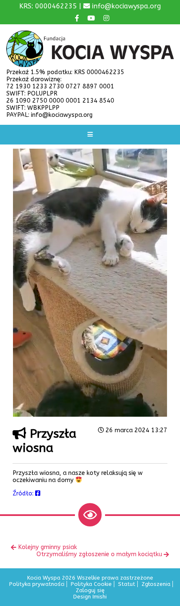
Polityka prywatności (36, 584)
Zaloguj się (90, 590)
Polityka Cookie (91, 584)
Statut (126, 584)
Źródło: (24, 493)
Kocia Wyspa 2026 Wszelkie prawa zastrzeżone (90, 578)
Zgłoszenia (155, 584)
